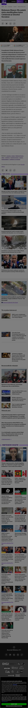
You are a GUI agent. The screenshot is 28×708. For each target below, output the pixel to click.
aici (11, 689)
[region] (14, 692)
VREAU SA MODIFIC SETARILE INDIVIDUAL (14, 705)
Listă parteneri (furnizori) (4, 701)
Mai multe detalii (15, 684)
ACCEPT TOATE (14, 704)
